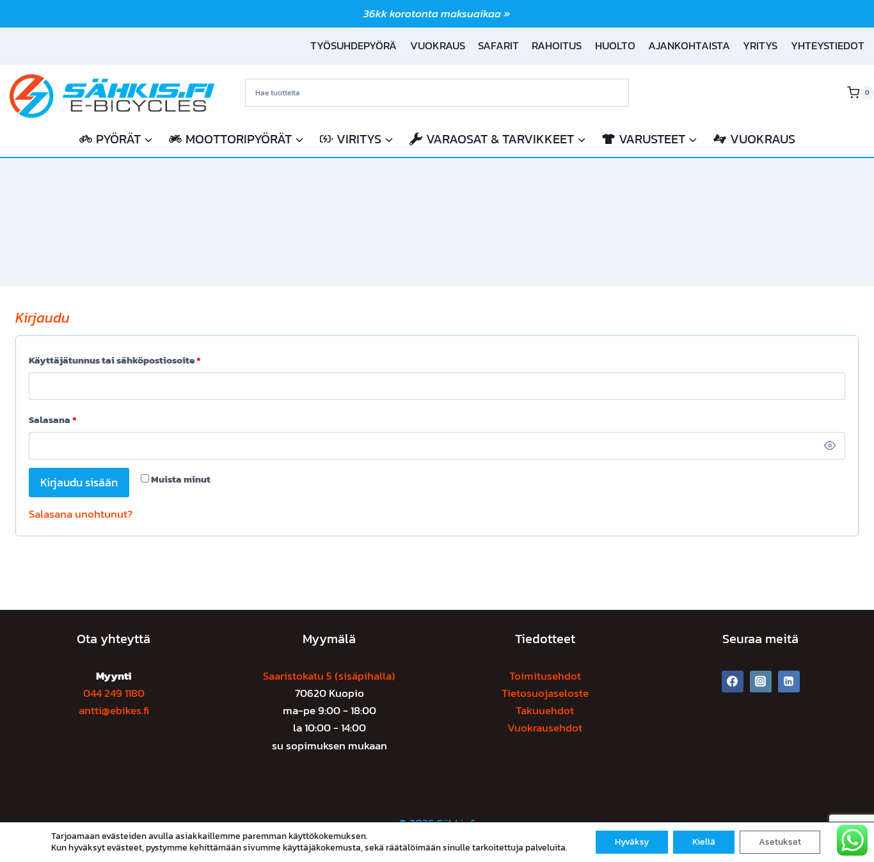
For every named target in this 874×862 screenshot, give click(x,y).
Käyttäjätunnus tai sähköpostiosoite (118, 362)
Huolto (615, 45)
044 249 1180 (114, 693)
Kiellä (703, 842)
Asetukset (780, 842)
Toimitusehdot (545, 675)
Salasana (56, 421)
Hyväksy (632, 842)
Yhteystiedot (827, 45)
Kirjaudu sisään (79, 482)
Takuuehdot (545, 710)
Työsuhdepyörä (353, 45)
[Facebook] (732, 681)
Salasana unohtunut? (80, 514)
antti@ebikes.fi (114, 710)
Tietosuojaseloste (545, 693)
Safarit (498, 45)
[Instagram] (761, 681)
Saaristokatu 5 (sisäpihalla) (329, 675)
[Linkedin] (789, 681)
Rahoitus (557, 45)
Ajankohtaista (689, 45)
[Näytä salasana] (830, 446)
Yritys (760, 45)
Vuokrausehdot (544, 727)
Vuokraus (437, 45)
